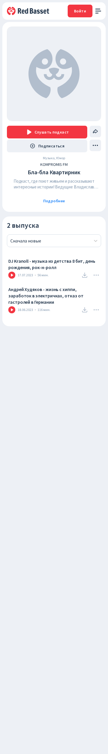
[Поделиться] (95, 131)
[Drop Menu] (96, 275)
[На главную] (28, 11)
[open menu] (98, 11)
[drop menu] (95, 145)
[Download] (84, 275)
